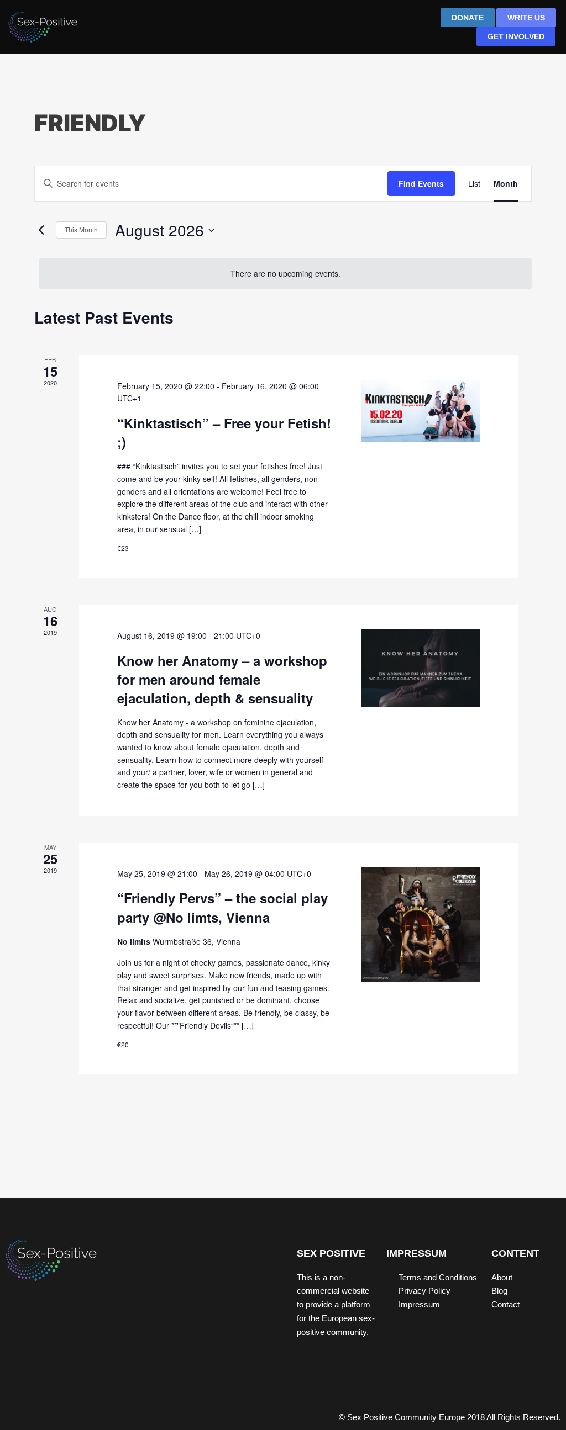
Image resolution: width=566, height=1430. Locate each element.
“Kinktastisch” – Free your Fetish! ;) (224, 432)
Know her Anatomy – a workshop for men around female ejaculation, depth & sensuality (222, 679)
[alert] (285, 273)
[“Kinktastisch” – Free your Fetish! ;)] (420, 411)
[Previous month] (41, 230)
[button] (382, 28)
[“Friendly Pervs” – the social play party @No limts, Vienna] (420, 924)
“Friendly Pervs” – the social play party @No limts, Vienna (222, 907)
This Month (81, 229)
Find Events (421, 183)
